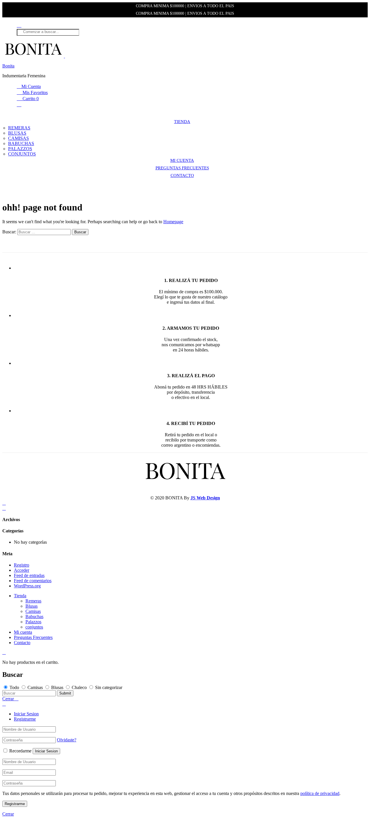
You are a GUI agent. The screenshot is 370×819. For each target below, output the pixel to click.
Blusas (17, 133)
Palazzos (20, 148)
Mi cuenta (182, 160)
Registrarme (25, 719)
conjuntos (22, 153)
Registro (21, 565)
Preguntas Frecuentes (182, 168)
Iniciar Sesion (26, 713)
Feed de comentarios (32, 580)
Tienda (182, 121)
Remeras (19, 127)
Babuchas (21, 143)
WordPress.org (27, 585)
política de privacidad (319, 793)
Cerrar (8, 813)
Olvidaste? (66, 739)
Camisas (18, 138)
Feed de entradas (29, 575)
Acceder (21, 570)
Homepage (173, 221)
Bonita (8, 65)
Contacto (182, 175)
